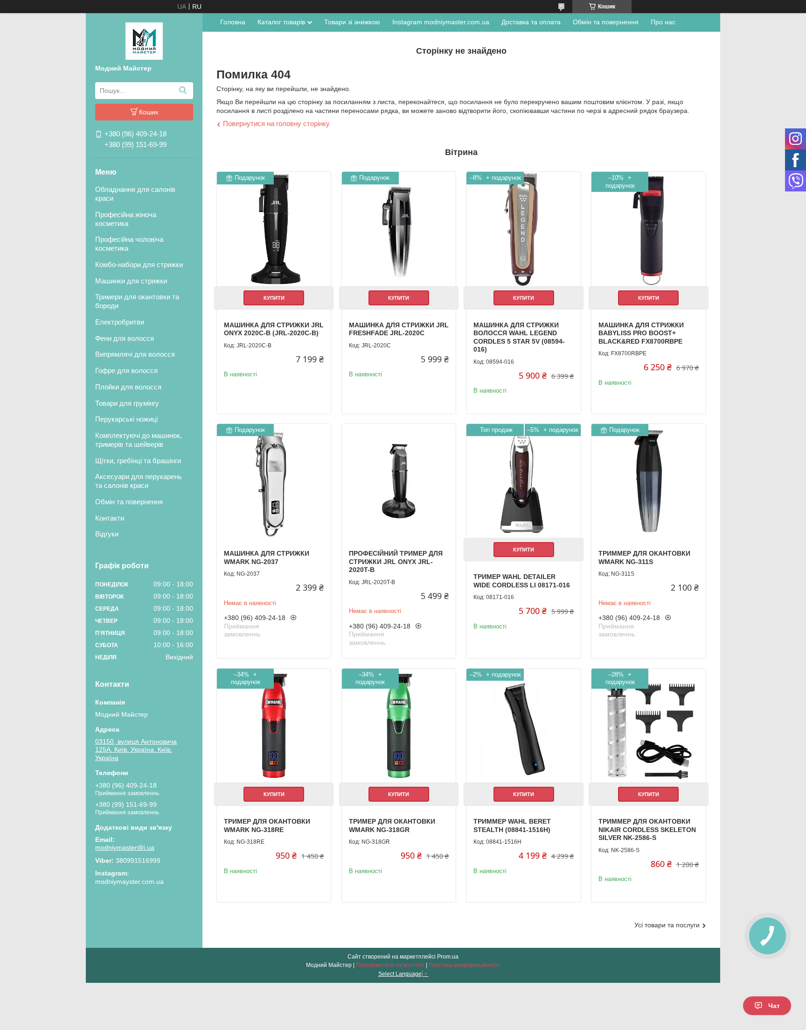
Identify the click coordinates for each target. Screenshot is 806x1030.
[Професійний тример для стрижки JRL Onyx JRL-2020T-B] (399, 481)
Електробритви (119, 322)
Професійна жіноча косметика (125, 219)
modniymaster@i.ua (124, 847)
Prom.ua (448, 956)
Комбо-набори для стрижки (139, 264)
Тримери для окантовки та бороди (137, 301)
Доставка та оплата (531, 22)
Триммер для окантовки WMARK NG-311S (644, 557)
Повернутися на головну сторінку (276, 123)
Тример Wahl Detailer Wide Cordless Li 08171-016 (521, 581)
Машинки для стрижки (131, 281)
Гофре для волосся (126, 370)
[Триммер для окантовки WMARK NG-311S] (648, 481)
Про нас (663, 22)
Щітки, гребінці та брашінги (138, 461)
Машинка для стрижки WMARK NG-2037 (266, 557)
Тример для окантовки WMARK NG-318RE (267, 825)
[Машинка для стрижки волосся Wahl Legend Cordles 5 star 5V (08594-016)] (523, 229)
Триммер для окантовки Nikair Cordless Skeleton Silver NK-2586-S (647, 829)
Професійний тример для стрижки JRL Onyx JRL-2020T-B (396, 561)
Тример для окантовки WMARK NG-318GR (392, 825)
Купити (274, 298)
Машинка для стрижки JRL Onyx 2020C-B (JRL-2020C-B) (274, 329)
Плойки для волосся (128, 387)
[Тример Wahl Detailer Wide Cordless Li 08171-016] (523, 481)
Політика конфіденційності (464, 965)
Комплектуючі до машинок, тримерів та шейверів (138, 439)
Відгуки (106, 534)
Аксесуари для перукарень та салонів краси (138, 481)
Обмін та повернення (129, 502)
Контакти (109, 518)
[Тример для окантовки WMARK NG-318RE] (274, 726)
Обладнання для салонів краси (135, 193)
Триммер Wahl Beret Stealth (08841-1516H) (512, 825)
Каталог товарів (281, 22)
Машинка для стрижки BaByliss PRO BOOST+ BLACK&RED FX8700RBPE (641, 333)
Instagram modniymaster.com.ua (440, 22)
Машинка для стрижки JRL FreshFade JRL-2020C (399, 329)
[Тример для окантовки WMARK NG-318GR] (399, 726)
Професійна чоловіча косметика (129, 243)
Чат (774, 1005)
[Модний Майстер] (144, 40)
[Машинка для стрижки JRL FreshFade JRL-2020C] (399, 229)
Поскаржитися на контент (390, 965)
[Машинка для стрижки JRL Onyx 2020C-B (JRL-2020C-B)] (274, 229)
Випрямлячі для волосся (135, 354)
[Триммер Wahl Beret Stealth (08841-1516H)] (523, 726)
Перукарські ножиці (126, 419)
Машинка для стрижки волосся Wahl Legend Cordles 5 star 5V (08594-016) (519, 337)
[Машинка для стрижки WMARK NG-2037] (274, 481)
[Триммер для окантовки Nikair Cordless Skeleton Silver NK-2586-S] (648, 726)
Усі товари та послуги (667, 925)
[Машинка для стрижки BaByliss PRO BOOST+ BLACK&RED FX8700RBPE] (648, 229)
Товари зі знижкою (352, 22)
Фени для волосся (124, 338)
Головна (232, 22)
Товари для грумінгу (127, 403)
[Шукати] (182, 90)
